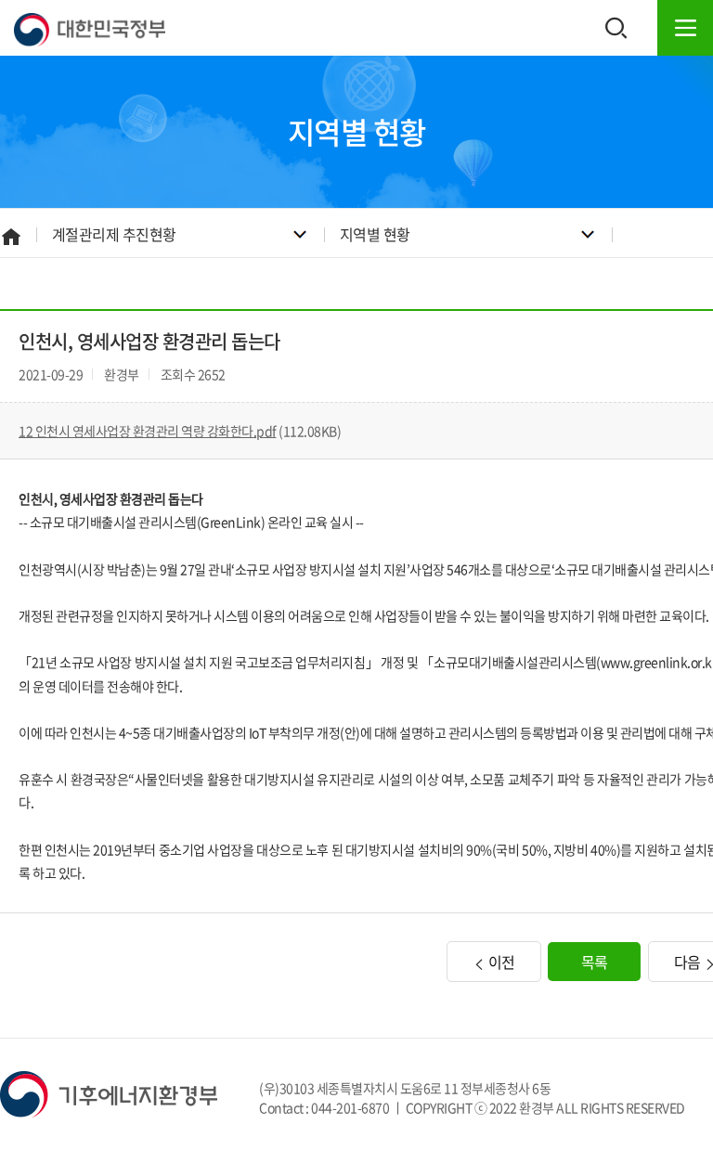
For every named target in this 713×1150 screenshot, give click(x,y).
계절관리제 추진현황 (114, 234)
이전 (500, 961)
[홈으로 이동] (89, 28)
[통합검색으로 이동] (616, 28)
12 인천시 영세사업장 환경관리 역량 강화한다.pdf (148, 430)
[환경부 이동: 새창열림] (108, 1092)
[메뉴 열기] (685, 28)
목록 (594, 961)
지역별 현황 (375, 234)
